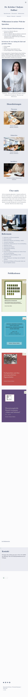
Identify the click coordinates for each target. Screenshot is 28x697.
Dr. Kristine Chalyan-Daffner (14, 8)
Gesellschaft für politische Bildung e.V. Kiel (12, 254)
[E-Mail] (3, 682)
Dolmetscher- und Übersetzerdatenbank (11, 237)
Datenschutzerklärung (7, 687)
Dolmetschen (6, 31)
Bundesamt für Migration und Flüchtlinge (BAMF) (14, 240)
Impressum (5, 688)
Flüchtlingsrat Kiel (7, 256)
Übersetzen (6, 33)
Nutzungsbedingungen (16, 687)
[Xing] (9, 682)
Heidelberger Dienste (8, 245)
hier (22, 203)
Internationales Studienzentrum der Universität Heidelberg (15, 243)
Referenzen (6, 233)
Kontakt (5, 551)
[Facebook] (7, 682)
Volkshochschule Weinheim (9, 247)
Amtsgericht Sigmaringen (9, 242)
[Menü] (25, 2)
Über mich (14, 190)
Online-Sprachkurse (8, 35)
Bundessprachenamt (7, 239)
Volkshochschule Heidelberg (9, 248)
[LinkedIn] (5, 682)
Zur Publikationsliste (6, 541)
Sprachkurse (13, 161)
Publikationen (14, 273)
